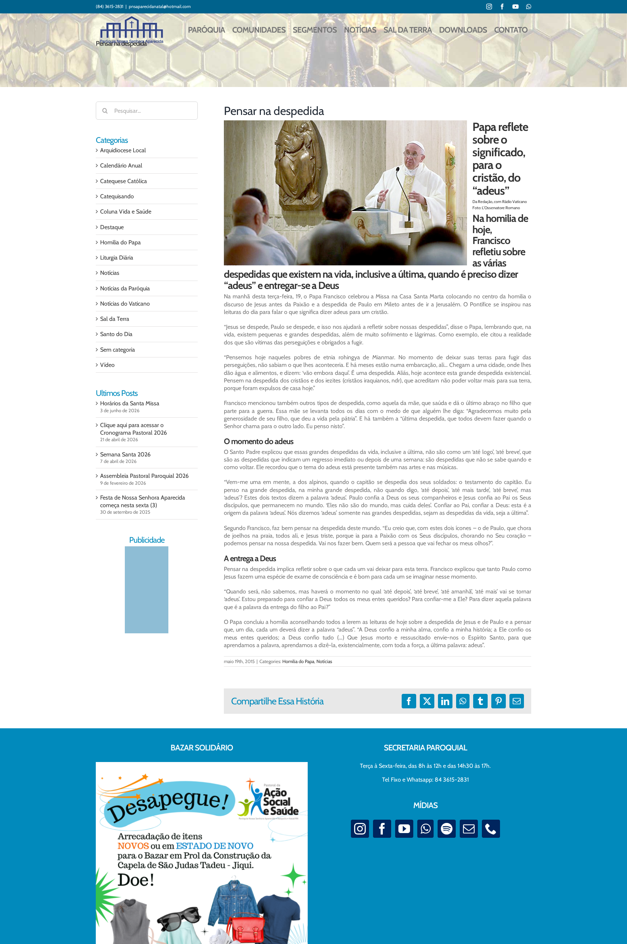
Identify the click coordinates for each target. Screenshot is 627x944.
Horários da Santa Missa (129, 403)
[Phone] (491, 829)
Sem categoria (117, 349)
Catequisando (117, 196)
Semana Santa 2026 (125, 454)
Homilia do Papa (298, 661)
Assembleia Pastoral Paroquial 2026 (144, 475)
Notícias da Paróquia (125, 288)
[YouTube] (404, 829)
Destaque (112, 227)
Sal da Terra (114, 318)
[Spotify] (447, 829)
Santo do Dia (116, 334)
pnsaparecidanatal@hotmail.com (160, 6)
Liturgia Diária (116, 257)
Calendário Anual (121, 165)
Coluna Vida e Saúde (125, 211)
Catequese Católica (123, 181)
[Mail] (469, 829)
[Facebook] (382, 829)
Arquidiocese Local (123, 150)
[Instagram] (360, 829)
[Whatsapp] (425, 829)
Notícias (324, 661)
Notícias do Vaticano (125, 303)
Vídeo (107, 364)
